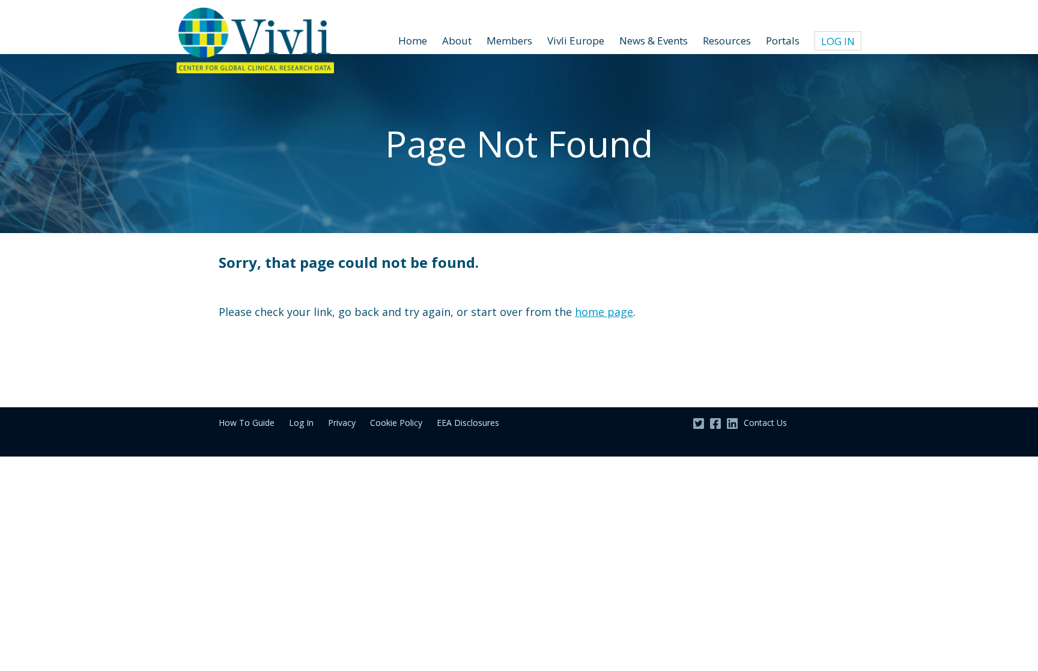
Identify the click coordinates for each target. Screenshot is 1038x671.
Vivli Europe (575, 40)
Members (509, 40)
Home (412, 40)
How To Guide (247, 422)
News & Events (653, 40)
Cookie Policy (396, 422)
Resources (727, 40)
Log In (838, 41)
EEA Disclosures (468, 422)
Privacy (342, 422)
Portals (783, 40)
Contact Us (765, 422)
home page (604, 312)
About (457, 40)
